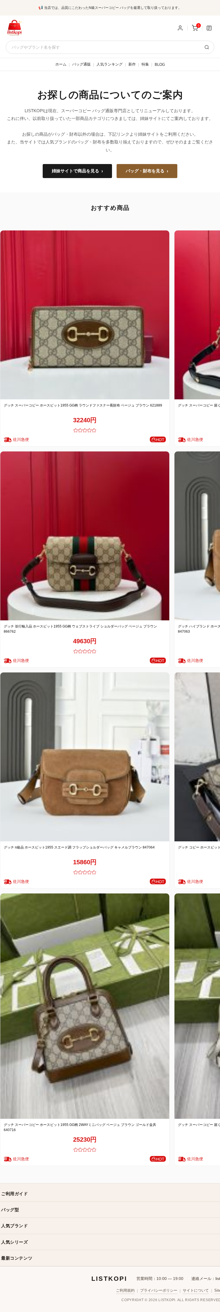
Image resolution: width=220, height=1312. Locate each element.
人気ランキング (110, 64)
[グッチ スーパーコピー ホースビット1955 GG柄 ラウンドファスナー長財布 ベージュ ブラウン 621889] (84, 314)
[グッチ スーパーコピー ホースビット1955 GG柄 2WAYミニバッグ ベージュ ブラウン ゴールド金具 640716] (84, 1006)
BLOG (160, 64)
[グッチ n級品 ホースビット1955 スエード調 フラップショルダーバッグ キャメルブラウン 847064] (84, 756)
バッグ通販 (81, 64)
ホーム (60, 64)
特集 (145, 64)
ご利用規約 (125, 1290)
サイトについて (196, 1290)
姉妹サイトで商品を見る (77, 170)
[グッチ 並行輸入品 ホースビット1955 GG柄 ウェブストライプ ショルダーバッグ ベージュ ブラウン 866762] (84, 535)
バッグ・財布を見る (147, 170)
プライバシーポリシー (158, 1290)
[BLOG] (209, 28)
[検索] (207, 47)
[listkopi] (14, 28)
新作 (132, 64)
